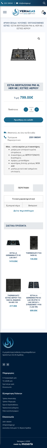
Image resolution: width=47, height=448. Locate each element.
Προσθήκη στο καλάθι (23, 120)
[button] (39, 38)
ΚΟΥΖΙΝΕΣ (22, 23)
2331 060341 (8, 3)
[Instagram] (7, 364)
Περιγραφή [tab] (23, 188)
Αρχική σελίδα (10, 23)
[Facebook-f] (4, 364)
